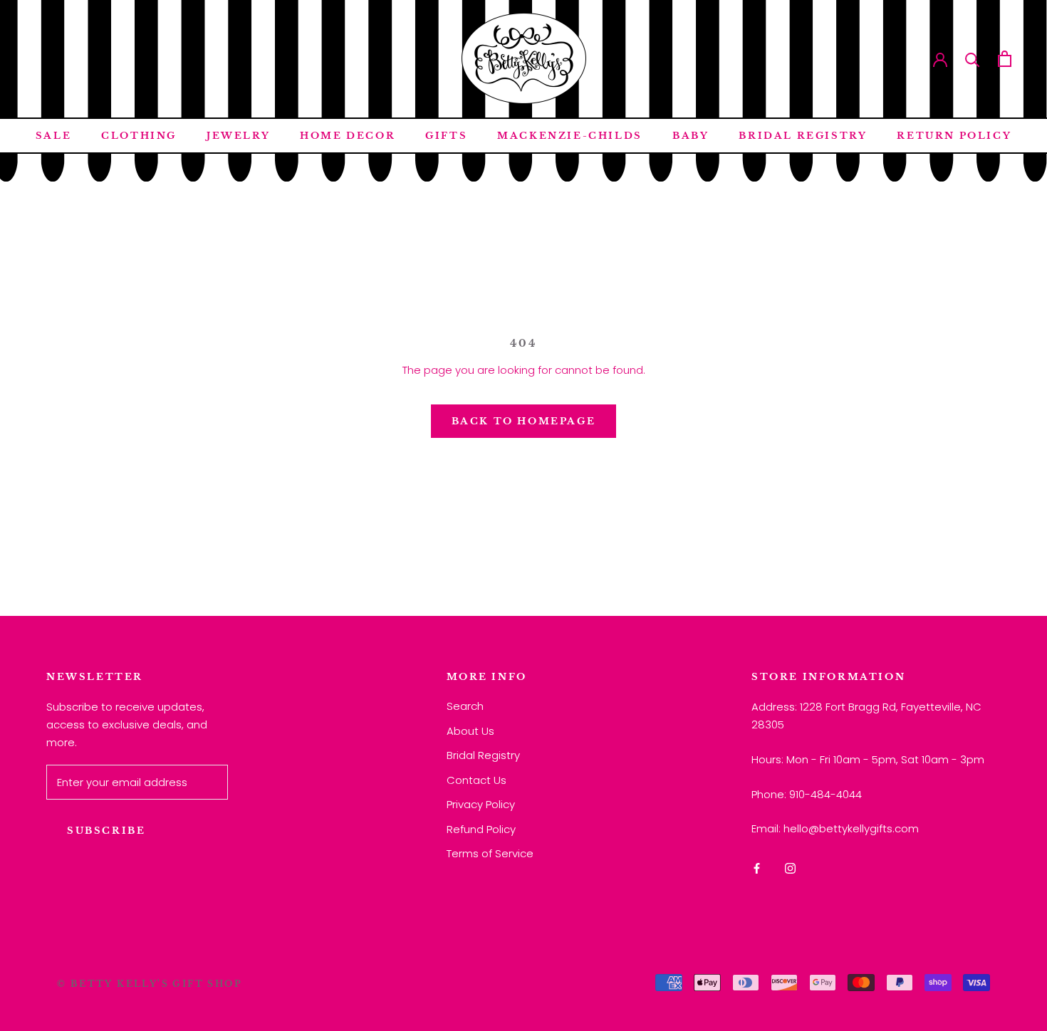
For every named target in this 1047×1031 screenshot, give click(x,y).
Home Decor (347, 136)
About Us (470, 730)
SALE (53, 136)
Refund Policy (481, 829)
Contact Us (476, 780)
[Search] (972, 58)
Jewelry (238, 136)
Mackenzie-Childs (569, 136)
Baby (690, 136)
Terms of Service (490, 853)
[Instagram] (790, 868)
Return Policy (954, 136)
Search (465, 705)
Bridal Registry (803, 136)
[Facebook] (756, 868)
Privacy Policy (481, 804)
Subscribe (106, 831)
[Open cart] (1004, 59)
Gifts (446, 136)
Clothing (139, 136)
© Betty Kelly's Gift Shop (149, 983)
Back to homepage (524, 421)
